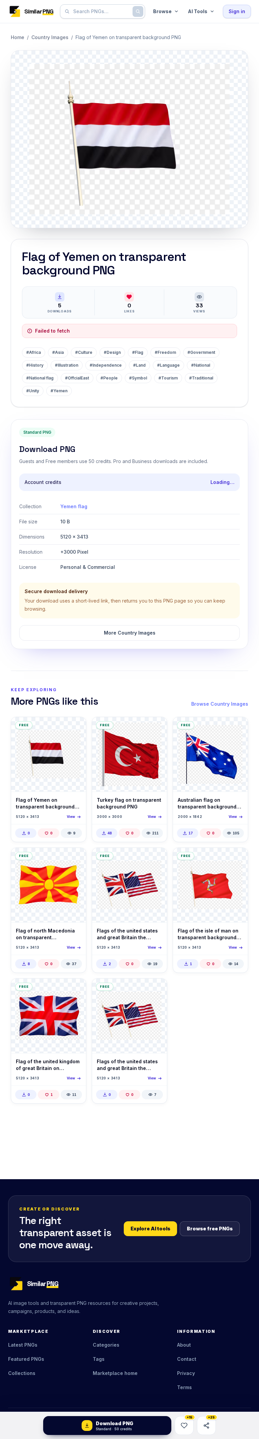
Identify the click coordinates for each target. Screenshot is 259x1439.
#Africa (33, 352)
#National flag (40, 377)
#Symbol (138, 377)
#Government (201, 352)
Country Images (49, 37)
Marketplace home (115, 1373)
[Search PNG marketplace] (138, 11)
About (184, 1345)
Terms (184, 1387)
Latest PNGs (22, 1345)
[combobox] (101, 11)
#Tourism (168, 377)
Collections (21, 1373)
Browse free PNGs (210, 1228)
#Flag (137, 352)
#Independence (106, 365)
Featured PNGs (26, 1359)
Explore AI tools (150, 1228)
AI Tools (197, 11)
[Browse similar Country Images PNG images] (75, 728)
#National (200, 365)
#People (109, 377)
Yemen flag (73, 506)
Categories (106, 1345)
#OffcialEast (77, 377)
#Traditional (201, 377)
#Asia (58, 352)
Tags (99, 1359)
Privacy (186, 1373)
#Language (168, 365)
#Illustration (66, 365)
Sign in (237, 11)
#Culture (83, 352)
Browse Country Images (219, 704)
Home (17, 37)
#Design (112, 352)
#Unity (32, 390)
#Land (139, 365)
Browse (162, 11)
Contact (186, 1359)
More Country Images (129, 633)
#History (35, 365)
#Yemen (59, 390)
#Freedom (165, 352)
